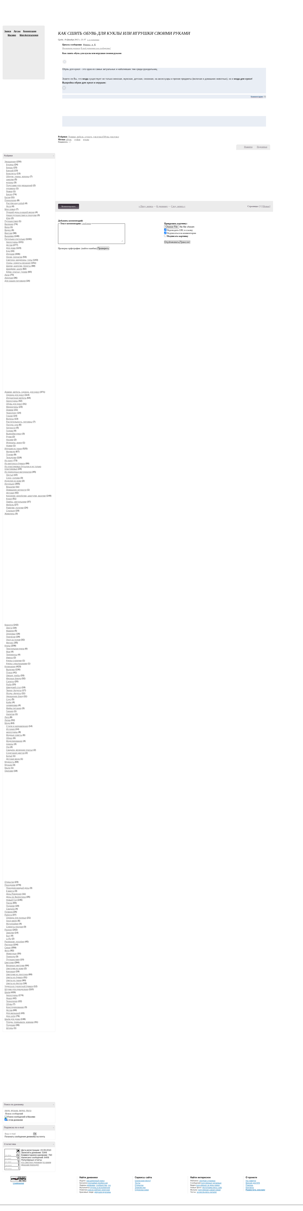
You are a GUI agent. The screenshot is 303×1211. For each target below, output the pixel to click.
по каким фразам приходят (36, 1163)
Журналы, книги (14, 442)
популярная (203, 1190)
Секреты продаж (14, 927)
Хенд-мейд (11, 921)
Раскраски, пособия (14, 941)
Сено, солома (13, 478)
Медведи (10, 451)
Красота (9, 625)
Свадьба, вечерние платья (19, 750)
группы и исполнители (100, 1187)
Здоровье (11, 634)
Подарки (10, 906)
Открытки (9, 882)
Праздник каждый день (17, 888)
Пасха (9, 903)
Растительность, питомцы (19, 422)
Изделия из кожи (13, 481)
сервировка (12, 705)
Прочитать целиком (71, 48)
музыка (14, 1110)
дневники (91, 1185)
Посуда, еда (12, 425)
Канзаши (10, 971)
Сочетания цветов (15, 753)
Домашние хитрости (16, 490)
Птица (9, 672)
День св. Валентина (16, 897)
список (90, 1190)
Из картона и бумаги (15, 463)
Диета (9, 628)
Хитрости (11, 428)
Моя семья (10, 209)
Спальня (10, 511)
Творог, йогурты (14, 690)
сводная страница (207, 1181)
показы (9, 744)
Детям (9, 245)
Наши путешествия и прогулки (21, 215)
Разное (8, 930)
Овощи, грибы (13, 675)
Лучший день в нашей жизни (20, 212)
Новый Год (11, 900)
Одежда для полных (16, 918)
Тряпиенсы (11, 654)
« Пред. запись (146, 206)
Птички (9, 454)
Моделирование (14, 741)
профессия (103, 1183)
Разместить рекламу (255, 1190)
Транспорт (11, 413)
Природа (10, 956)
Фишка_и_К (89, 44)
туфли (77, 139)
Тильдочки (11, 457)
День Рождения (14, 894)
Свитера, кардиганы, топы (19, 260)
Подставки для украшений (19, 185)
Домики (10, 410)
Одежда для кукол (15, 395)
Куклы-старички (14, 660)
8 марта (10, 891)
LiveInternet (18, 1183)
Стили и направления (17, 726)
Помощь (249, 1185)
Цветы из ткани (14, 980)
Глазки (9, 416)
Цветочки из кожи (14, 968)
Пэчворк (9, 912)
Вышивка (9, 236)
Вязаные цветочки (15, 965)
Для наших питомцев (15, 281)
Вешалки (10, 487)
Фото (7, 950)
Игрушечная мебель (16, 398)
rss (109, 1185)
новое (217, 1185)
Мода (7, 723)
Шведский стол (13, 687)
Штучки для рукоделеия (16, 989)
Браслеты (11, 173)
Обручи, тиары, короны (17, 176)
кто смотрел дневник (31, 1162)
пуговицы (10, 188)
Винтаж (8, 233)
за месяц (201, 1192)
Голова (9, 431)
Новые (266, 206)
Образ (9, 738)
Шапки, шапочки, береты (18, 266)
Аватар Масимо (23, 56)
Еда (8, 251)
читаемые (217, 1183)
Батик (7, 197)
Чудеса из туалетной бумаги (19, 986)
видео (22, 1110)
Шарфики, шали (14, 269)
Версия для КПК (253, 1183)
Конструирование (15, 1007)
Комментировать (69, 206)
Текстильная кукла (15, 648)
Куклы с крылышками (16, 663)
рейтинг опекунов (102, 1190)
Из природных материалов (18, 472)
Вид (274, 3)
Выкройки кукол (14, 434)
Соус (8, 699)
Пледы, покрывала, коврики (20, 1022)
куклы (86, 139)
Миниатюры (12, 407)
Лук (7, 747)
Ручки (9, 437)
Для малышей (13, 1013)
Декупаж (9, 278)
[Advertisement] (151, 16)
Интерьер (9, 484)
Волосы (10, 419)
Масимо (5, 35)
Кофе (9, 702)
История (10, 729)
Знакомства (140, 1187)
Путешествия (11, 221)
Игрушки (10, 254)
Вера (7, 227)
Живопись (10, 513)
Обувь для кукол (14, 404)
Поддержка (269, 3)
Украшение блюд (14, 696)
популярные (206, 1183)
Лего (7, 717)
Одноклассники (142, 1190)
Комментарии (29, 31)
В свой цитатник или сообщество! (96, 48)
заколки (10, 179)
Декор (9, 998)
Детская (10, 493)
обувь (69, 139)
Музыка (8, 765)
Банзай (10, 170)
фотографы (207, 1187)
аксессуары (12, 732)
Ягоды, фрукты (13, 693)
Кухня (9, 499)
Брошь (9, 167)
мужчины (107, 1192)
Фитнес (10, 643)
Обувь (9, 1004)
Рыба (9, 684)
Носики (9, 439)
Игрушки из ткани (13, 448)
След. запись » (178, 206)
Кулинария (10, 666)
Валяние (9, 224)
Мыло (7, 768)
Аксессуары (12, 242)
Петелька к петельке (15, 239)
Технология (12, 1001)
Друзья (17, 31)
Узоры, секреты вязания (18, 263)
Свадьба (10, 909)
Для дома (11, 248)
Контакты (250, 1187)
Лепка (8, 720)
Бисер (9, 194)
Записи (7, 31)
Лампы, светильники (16, 502)
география (92, 1183)
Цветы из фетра (14, 983)
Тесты (137, 1183)
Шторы (9, 1028)
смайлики (86, 223)
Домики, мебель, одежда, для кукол (22, 392)
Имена (9, 657)
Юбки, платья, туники (16, 272)
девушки (98, 1192)
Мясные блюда (13, 678)
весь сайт (217, 1187)
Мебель (10, 505)
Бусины (10, 164)
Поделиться (262, 147)
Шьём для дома (12, 1019)
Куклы (8, 646)
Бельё (9, 756)
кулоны (9, 182)
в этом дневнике (15, 1120)
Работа (8, 915)
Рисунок (9, 944)
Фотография (12, 924)
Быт (8, 936)
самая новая (215, 1190)
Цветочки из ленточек (17, 974)
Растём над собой (15, 203)
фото (28, 1110)
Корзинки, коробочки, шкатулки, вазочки (26, 496)
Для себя (10, 1016)
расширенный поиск (95, 1181)
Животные (11, 953)
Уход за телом (13, 640)
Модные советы (14, 735)
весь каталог (211, 1192)
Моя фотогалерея (29, 35)
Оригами (9, 771)
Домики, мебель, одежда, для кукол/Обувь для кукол (93, 136)
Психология (10, 200)
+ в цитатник (93, 39)
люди (7, 1110)
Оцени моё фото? (143, 1181)
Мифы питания (13, 708)
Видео (8, 230)
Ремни (9, 191)
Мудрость (9, 762)
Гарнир (9, 711)
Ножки (9, 445)
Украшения (10, 161)
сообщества (101, 1185)
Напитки (10, 714)
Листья (9, 475)
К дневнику (162, 206)
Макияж (10, 631)
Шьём (7, 992)
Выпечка (10, 669)
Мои (8, 651)
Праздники (10, 885)
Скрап (8, 947)
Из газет (9, 460)
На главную (251, 1181)
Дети (8, 206)
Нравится (248, 147)
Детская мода (13, 759)
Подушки (10, 1025)
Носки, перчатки (14, 257)
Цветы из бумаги (14, 977)
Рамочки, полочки (15, 508)
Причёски (11, 637)
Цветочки (9, 962)
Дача (7, 275)
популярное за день (205, 1185)
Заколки (10, 933)
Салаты (10, 681)
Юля (8, 218)
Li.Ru (8, 938)
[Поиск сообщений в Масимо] (20, 1117)
